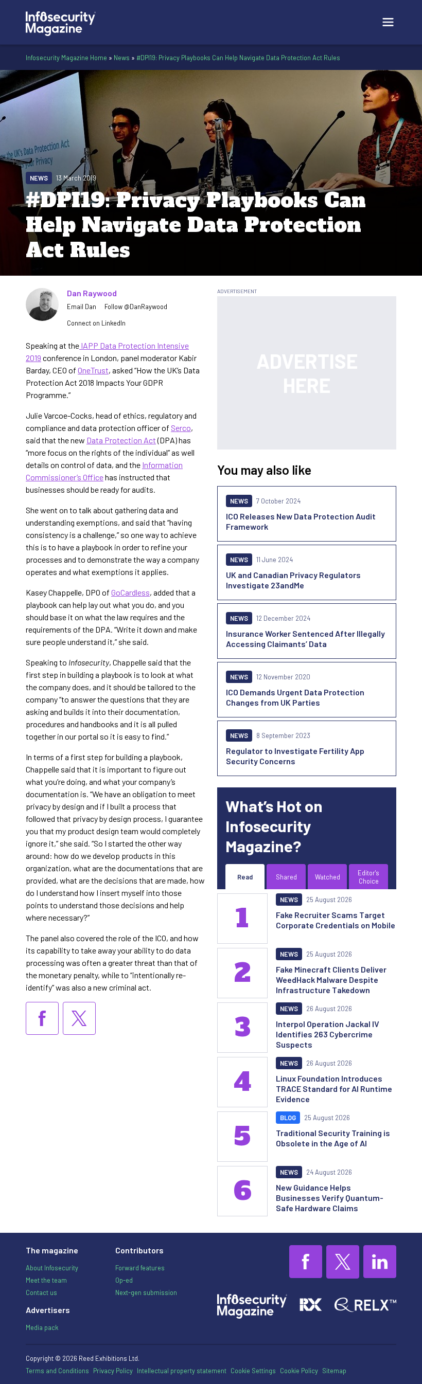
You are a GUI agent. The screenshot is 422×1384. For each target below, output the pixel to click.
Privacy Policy (113, 1371)
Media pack (42, 1327)
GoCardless (130, 592)
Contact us (41, 1292)
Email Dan (81, 306)
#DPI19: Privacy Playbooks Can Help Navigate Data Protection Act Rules (238, 57)
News (122, 57)
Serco (181, 428)
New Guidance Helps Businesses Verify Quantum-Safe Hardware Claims (329, 1197)
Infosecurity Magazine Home (66, 57)
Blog (288, 1117)
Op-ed (124, 1280)
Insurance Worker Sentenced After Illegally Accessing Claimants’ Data (305, 638)
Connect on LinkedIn (96, 323)
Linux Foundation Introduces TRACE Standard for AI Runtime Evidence (334, 1088)
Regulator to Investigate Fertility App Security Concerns (295, 756)
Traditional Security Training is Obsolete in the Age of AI (333, 1138)
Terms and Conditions (57, 1371)
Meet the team (46, 1280)
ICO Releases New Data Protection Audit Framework (301, 521)
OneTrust (93, 370)
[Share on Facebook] (42, 1018)
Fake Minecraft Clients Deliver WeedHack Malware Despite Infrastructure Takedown (331, 979)
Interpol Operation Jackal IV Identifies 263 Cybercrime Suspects (327, 1034)
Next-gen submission (146, 1292)
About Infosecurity (52, 1268)
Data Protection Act (121, 440)
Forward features (140, 1268)
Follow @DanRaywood (135, 306)
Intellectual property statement (181, 1371)
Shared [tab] (286, 877)
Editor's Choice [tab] (368, 877)
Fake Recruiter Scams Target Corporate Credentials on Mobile (335, 920)
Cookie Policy (299, 1371)
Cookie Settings (253, 1371)
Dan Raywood (92, 293)
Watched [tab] (327, 877)
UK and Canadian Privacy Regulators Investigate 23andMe (293, 580)
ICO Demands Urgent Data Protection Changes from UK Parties (295, 697)
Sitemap (334, 1371)
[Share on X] (79, 1018)
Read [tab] (245, 877)
